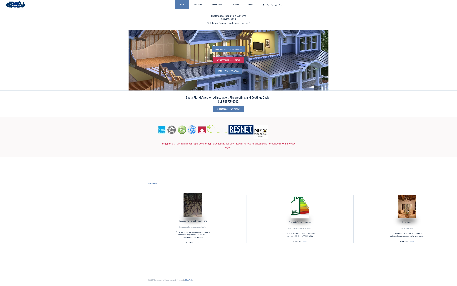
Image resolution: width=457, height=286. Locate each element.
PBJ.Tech (188, 280)
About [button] (250, 4)
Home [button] (182, 4)
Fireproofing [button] (217, 4)
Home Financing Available (228, 71)
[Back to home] (15, 4)
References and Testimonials (228, 109)
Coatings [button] (235, 4)
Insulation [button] (198, 4)
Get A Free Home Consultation (228, 60)
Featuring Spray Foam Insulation (228, 49)
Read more (190, 243)
